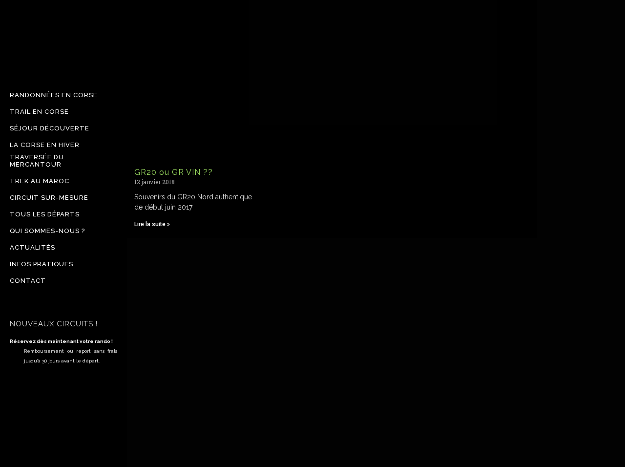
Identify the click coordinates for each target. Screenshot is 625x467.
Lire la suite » (152, 224)
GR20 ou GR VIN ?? (173, 172)
